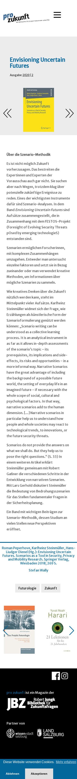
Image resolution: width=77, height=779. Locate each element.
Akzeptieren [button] (39, 773)
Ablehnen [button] (12, 773)
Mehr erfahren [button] (66, 762)
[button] (5, 630)
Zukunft (51, 588)
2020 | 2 (28, 75)
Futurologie (27, 588)
